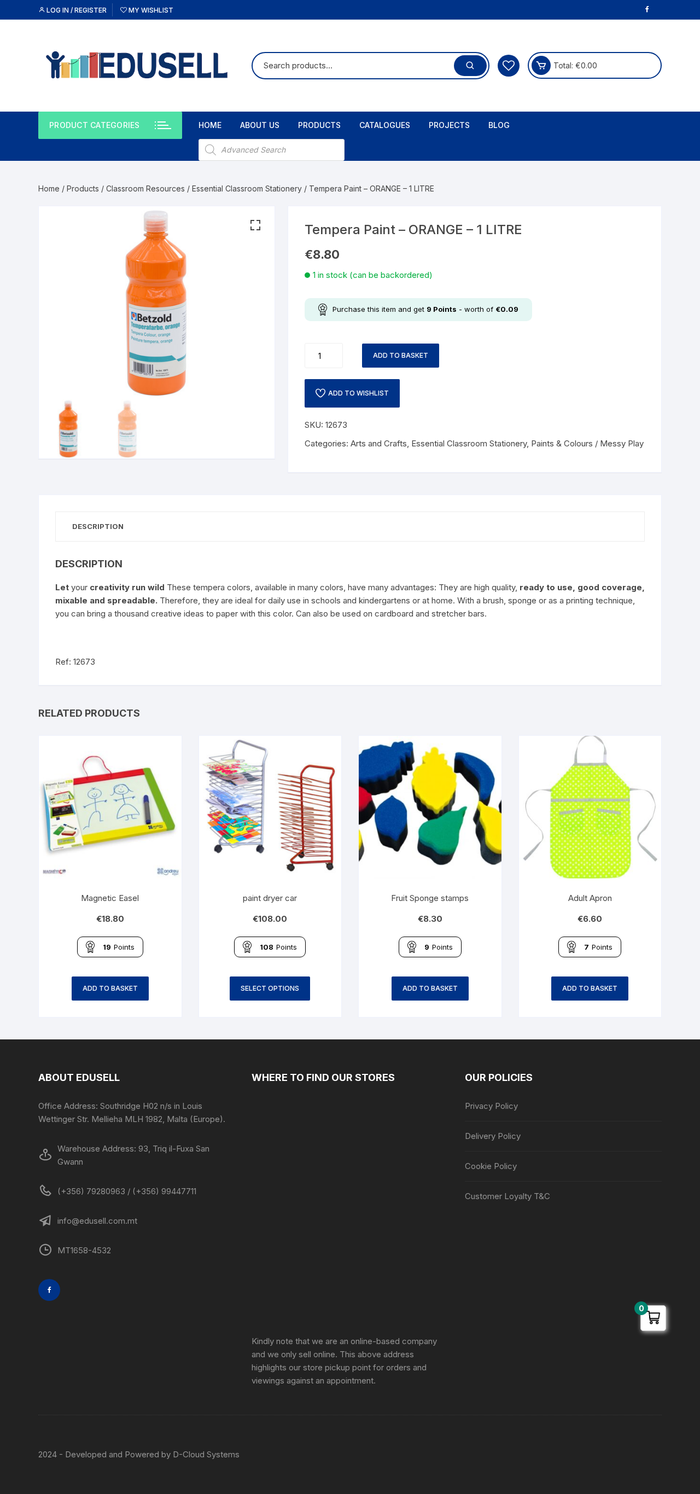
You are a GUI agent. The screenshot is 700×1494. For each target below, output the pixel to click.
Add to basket (400, 355)
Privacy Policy (491, 1106)
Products (319, 125)
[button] (255, 225)
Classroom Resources (145, 188)
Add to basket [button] (110, 988)
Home (210, 125)
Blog (499, 125)
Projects (449, 125)
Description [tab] (98, 526)
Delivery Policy (493, 1136)
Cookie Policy (491, 1166)
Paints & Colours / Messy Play (587, 443)
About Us (259, 125)
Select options (270, 988)
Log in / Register (76, 10)
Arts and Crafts (379, 443)
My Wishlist (150, 10)
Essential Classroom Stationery (247, 188)
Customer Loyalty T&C (507, 1196)
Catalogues (384, 125)
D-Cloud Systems (206, 1454)
